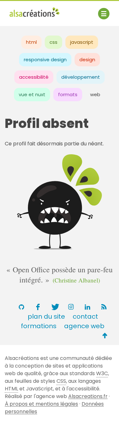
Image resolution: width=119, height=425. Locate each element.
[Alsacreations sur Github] (21, 306)
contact (85, 316)
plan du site (46, 316)
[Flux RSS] (104, 306)
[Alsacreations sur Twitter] (54, 306)
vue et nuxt (32, 94)
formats (67, 94)
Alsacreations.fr (88, 396)
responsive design (45, 59)
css (53, 42)
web (95, 94)
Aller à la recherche (34, 18)
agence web (84, 326)
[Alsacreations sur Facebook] (38, 306)
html (31, 42)
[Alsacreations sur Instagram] (71, 306)
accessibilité (34, 77)
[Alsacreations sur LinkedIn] (87, 306)
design (87, 59)
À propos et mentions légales (41, 404)
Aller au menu (27, 10)
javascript (81, 42)
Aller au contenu (71, 10)
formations (38, 326)
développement (80, 77)
